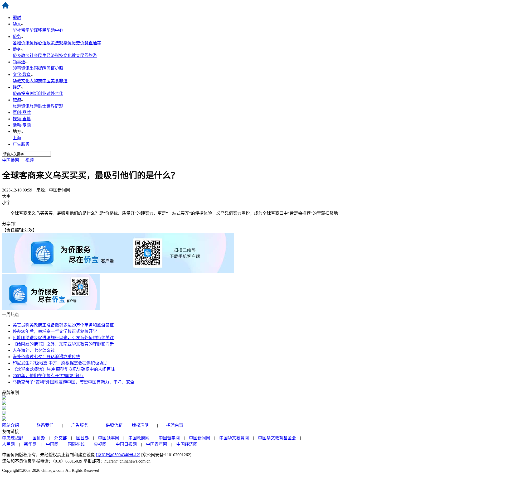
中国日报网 (126, 444)
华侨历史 (71, 43)
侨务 (17, 36)
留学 (25, 30)
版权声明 (140, 425)
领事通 (19, 62)
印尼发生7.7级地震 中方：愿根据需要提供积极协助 (60, 363)
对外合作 (54, 93)
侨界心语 (38, 43)
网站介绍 (10, 425)
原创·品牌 (22, 112)
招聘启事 (174, 425)
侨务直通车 (90, 43)
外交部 (60, 438)
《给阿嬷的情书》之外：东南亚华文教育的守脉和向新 (63, 344)
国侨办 (38, 438)
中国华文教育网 (234, 438)
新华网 (30, 444)
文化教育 (71, 55)
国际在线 (76, 444)
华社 (17, 30)
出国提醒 (38, 68)
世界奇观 (54, 106)
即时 (17, 17)
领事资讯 (21, 68)
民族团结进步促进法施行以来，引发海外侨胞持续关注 (63, 337)
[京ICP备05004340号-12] (118, 455)
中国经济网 (186, 444)
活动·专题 (22, 125)
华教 (17, 81)
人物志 (36, 81)
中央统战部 (12, 438)
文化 (25, 81)
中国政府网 (138, 438)
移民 (42, 30)
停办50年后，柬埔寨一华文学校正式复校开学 (55, 331)
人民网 (8, 444)
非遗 (63, 81)
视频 (29, 160)
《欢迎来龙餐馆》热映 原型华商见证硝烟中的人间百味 (64, 369)
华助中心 (54, 30)
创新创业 (38, 93)
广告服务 (21, 144)
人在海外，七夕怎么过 (34, 350)
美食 (55, 81)
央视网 (100, 444)
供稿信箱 (114, 425)
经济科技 (54, 55)
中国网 (52, 444)
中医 (46, 81)
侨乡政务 (21, 55)
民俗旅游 (88, 55)
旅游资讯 (21, 106)
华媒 (34, 30)
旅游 (17, 100)
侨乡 (17, 49)
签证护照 (54, 68)
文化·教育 (22, 74)
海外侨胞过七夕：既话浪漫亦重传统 (46, 356)
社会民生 (38, 55)
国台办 (82, 438)
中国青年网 (156, 444)
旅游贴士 (38, 106)
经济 (17, 87)
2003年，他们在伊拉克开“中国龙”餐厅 (48, 375)
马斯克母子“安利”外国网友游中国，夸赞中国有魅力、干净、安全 (73, 382)
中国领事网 (108, 438)
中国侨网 (10, 160)
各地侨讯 (21, 43)
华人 (17, 24)
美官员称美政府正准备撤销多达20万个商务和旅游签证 (63, 325)
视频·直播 (22, 119)
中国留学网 (169, 438)
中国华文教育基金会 (277, 438)
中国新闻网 (199, 438)
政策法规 (54, 43)
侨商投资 (21, 93)
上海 (17, 138)
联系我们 (45, 425)
